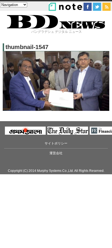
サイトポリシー (56, 143)
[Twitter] (97, 7)
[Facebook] (87, 7)
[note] (65, 7)
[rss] (106, 7)
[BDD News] (56, 27)
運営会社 (56, 153)
